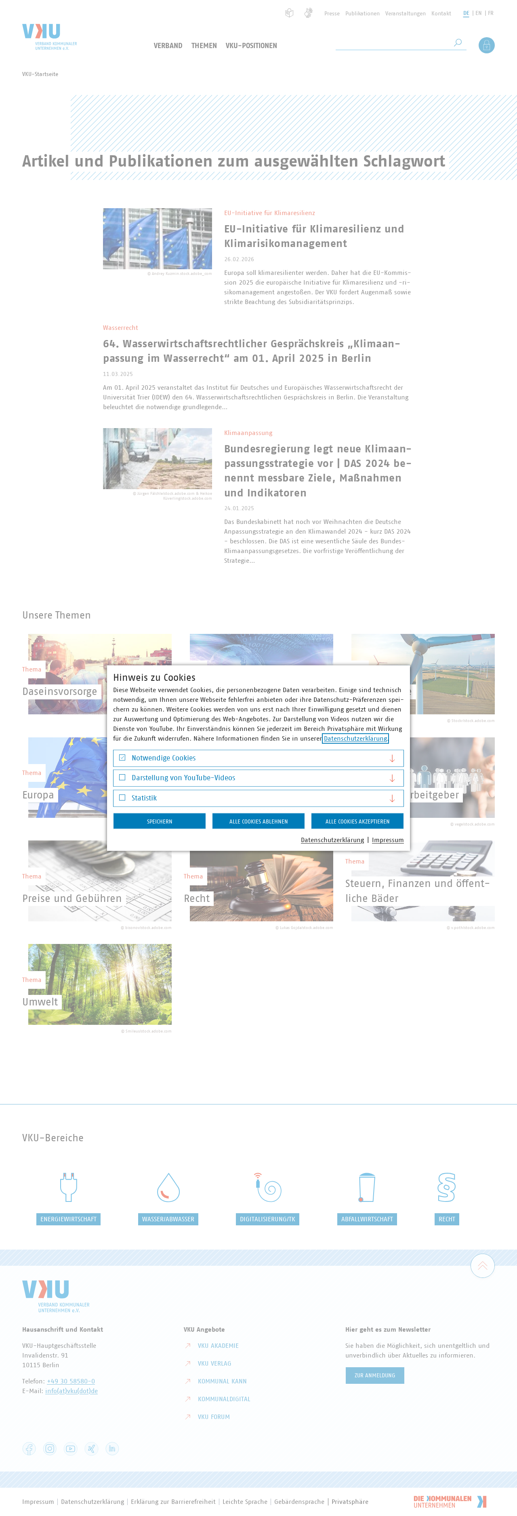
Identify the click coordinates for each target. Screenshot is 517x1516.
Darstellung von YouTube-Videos (183, 778)
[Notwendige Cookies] (122, 759)
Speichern (159, 821)
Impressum (388, 839)
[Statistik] (122, 799)
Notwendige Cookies (163, 758)
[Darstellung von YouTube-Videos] (122, 779)
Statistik (144, 798)
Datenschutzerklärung (355, 738)
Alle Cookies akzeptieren (358, 821)
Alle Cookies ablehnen (258, 821)
